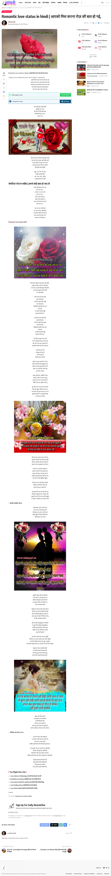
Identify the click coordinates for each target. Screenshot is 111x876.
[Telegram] (106, 868)
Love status (6, 11)
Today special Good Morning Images (97, 73)
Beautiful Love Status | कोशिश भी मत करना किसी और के (25, 779)
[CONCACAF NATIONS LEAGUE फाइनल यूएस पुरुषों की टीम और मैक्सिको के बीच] (81, 67)
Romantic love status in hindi (23, 796)
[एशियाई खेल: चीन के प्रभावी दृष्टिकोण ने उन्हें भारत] (81, 92)
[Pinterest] (85, 41)
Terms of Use (28, 815)
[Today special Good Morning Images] (81, 76)
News (88, 86)
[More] (101, 23)
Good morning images (92, 76)
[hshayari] (9, 2)
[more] (81, 2)
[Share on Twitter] (93, 23)
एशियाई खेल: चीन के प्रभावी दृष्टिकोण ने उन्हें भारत (97, 90)
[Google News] (104, 868)
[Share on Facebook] (90, 23)
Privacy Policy (57, 815)
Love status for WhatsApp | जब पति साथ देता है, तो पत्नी (25, 776)
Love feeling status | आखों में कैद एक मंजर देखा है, (23, 785)
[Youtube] (85, 48)
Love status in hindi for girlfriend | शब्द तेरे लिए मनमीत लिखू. (27, 782)
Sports (88, 69)
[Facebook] (85, 35)
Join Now (66, 95)
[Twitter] (101, 35)
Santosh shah (11, 22)
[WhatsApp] (108, 868)
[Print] (98, 23)
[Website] (71, 833)
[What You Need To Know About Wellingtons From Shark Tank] (81, 84)
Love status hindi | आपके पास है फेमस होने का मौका (23, 788)
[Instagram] (101, 41)
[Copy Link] (96, 23)
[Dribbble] (101, 48)
